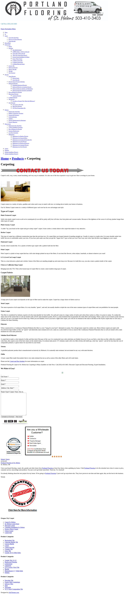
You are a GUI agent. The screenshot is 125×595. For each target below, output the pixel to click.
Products (18, 158)
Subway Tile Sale (12, 69)
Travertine (8, 587)
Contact (6, 148)
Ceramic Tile (11, 65)
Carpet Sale (8, 532)
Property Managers (13, 122)
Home (6, 32)
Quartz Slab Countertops (12, 582)
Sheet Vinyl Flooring (17, 106)
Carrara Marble (9, 544)
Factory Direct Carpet (17, 58)
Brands (10, 46)
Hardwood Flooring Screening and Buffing (22, 90)
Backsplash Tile (9, 540)
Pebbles (7, 572)
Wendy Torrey (5, 459)
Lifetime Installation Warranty (11, 152)
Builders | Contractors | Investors (16, 113)
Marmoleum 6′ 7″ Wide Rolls (14, 571)
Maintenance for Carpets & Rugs (19, 138)
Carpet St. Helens (10, 522)
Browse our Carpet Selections (15, 39)
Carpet (6, 35)
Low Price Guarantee (13, 132)
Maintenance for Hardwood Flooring (20, 143)
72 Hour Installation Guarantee (16, 127)
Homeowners (8, 123)
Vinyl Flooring (12, 72)
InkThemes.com (14, 592)
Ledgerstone (8, 564)
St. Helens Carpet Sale (17, 60)
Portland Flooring (47, 468)
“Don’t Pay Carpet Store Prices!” (19, 55)
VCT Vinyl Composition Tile (18, 108)
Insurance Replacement (14, 131)
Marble (7, 569)
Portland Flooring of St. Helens (10, 463)
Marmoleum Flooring (13, 94)
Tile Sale (10, 71)
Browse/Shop (8, 43)
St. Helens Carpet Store (17, 62)
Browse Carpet (15, 78)
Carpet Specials (12, 41)
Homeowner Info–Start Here (15, 125)
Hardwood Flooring (13, 67)
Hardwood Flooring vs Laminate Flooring (21, 87)
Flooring (7, 74)
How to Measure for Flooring (15, 92)
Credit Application (13, 116)
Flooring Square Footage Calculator (17, 81)
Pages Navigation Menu (8, 29)
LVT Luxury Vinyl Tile (17, 104)
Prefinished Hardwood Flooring (19, 85)
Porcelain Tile (9, 580)
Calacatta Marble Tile (11, 542)
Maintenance (11, 134)
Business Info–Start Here (14, 111)
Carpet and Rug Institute (17, 361)
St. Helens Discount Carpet (18, 64)
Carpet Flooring (12, 76)
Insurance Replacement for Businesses (17, 120)
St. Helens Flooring (13, 97)
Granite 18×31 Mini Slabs (13, 553)
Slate (6, 585)
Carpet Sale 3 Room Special (18, 53)
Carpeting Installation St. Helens (15, 527)
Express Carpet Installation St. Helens (20, 57)
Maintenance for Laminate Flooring (20, 145)
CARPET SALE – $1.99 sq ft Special (20, 51)
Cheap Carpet (9, 531)
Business (6, 109)
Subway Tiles (9, 584)
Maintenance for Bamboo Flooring (20, 136)
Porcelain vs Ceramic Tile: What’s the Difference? (23, 101)
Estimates (7, 150)
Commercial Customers (14, 115)
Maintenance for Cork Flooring (19, 141)
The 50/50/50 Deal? (16, 50)
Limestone (8, 565)
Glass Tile (8, 551)
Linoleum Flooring (16, 95)
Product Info (7, 44)
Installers (11, 118)
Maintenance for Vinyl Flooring (19, 146)
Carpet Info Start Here (14, 37)
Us (5, 34)
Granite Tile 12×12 (10, 560)
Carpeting (11, 48)
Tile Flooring (12, 99)
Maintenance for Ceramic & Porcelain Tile (22, 139)
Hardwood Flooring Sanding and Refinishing (22, 88)
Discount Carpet (10, 525)
